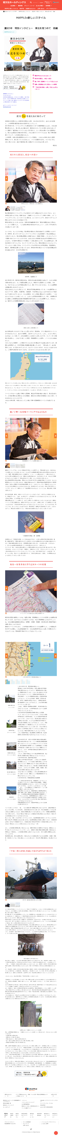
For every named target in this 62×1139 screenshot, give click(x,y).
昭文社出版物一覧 (7, 1103)
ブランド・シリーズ (29, 5)
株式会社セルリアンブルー (54, 1115)
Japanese (35, 2)
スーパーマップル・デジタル (46, 1103)
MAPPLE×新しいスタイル (11, 8)
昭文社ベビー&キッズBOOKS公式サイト (30, 1106)
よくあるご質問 (44, 1123)
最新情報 (20, 5)
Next (55, 178)
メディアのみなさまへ (51, 8)
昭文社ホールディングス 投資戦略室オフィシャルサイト (12, 1101)
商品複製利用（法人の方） (10, 1123)
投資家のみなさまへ (31, 8)
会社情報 (12, 5)
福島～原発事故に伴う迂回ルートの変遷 (46, 84)
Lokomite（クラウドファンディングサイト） (49, 1101)
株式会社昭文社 (11, 1115)
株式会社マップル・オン (32, 1115)
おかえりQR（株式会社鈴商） (46, 1107)
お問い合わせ (41, 8)
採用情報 (48, 5)
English (41, 2)
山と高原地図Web (26, 1104)
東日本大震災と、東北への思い (43, 78)
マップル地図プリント (26, 1108)
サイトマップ (26, 1123)
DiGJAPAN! (42, 1105)
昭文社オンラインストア (8, 1105)
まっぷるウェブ (6, 1107)
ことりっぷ (24, 1100)
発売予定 (22, 8)
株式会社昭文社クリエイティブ (24, 1115)
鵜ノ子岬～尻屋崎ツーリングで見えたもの (46, 81)
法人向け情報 (39, 5)
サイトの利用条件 (27, 1122)
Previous (6, 178)
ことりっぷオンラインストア (28, 1102)
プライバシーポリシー (9, 1122)
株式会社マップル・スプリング (47, 1115)
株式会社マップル (17, 1115)
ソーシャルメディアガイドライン (48, 1122)
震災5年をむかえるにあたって (43, 76)
